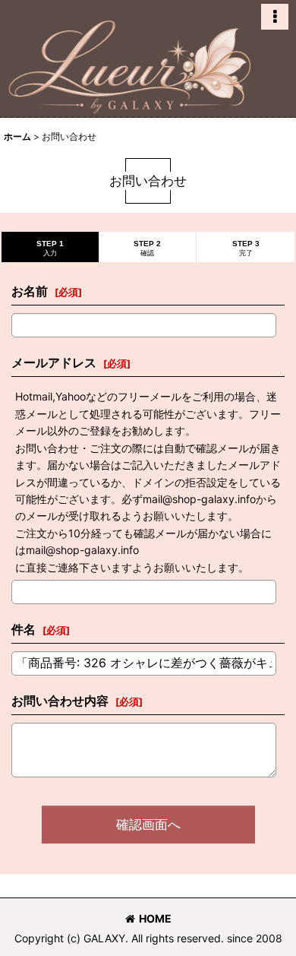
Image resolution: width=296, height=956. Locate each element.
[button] (274, 17)
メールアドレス (53, 362)
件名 (23, 629)
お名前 (29, 291)
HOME (155, 918)
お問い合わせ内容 (60, 700)
